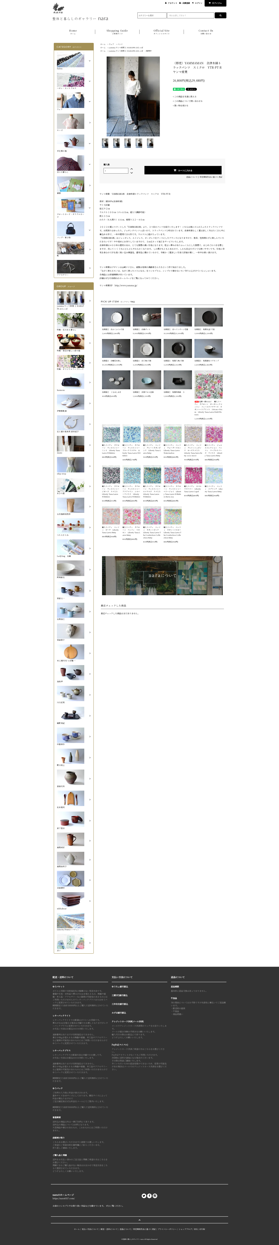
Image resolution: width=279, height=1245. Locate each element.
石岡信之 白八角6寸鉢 (142, 360)
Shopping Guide (117, 32)
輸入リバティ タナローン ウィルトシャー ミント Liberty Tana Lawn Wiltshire (111, 449)
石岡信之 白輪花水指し (112, 360)
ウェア (111, 44)
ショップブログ (185, 1229)
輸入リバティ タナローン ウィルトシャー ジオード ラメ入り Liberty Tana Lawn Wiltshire (111, 491)
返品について (192, 177)
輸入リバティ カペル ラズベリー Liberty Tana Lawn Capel (193, 489)
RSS (196, 1229)
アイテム (217, 3)
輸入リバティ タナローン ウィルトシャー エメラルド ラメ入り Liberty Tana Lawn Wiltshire (152, 491)
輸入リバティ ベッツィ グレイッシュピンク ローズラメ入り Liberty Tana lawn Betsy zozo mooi (193, 450)
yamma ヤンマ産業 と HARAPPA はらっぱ (126, 47)
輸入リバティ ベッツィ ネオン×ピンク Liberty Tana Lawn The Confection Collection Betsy (152, 532)
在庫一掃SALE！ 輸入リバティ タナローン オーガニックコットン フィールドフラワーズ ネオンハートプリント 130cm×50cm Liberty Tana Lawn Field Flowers (208, 408)
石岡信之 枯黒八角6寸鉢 (174, 360)
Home (73, 32)
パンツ (120, 44)
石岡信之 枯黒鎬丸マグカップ (206, 360)
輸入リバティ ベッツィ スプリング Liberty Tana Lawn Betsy (213, 489)
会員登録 (186, 3)
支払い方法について (90, 1229)
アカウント (172, 3)
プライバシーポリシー (167, 1229)
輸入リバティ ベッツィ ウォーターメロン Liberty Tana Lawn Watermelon (173, 449)
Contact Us (206, 32)
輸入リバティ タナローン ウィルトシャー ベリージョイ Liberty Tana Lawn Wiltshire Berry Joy (173, 491)
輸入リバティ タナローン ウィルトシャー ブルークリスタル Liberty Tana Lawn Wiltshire (131, 450)
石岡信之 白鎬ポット (141, 329)
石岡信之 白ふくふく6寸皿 (113, 329)
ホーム (102, 44)
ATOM (202, 1229)
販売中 (149, 51)
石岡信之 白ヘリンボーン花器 (176, 329)
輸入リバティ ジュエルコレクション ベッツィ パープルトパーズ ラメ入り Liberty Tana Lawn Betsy (213, 450)
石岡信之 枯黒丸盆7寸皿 (204, 329)
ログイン (198, 3)
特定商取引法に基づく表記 (211, 177)
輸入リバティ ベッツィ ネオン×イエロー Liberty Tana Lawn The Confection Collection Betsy (173, 532)
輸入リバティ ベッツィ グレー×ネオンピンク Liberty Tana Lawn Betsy (152, 449)
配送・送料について (109, 1229)
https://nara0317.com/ (64, 1198)
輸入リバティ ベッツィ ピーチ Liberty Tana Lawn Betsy (110, 530)
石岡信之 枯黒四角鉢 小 (174, 392)
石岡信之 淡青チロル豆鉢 (143, 392)
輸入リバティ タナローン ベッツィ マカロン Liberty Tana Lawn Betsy (131, 531)
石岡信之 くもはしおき (111, 392)
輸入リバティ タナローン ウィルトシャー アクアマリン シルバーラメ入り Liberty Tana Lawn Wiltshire (131, 491)
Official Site (162, 32)
